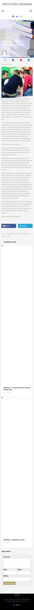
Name (5, 569)
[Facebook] (13, 16)
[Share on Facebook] (13, 60)
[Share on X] (5, 60)
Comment (6, 557)
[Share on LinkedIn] (29, 60)
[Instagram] (21, 16)
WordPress (16, 601)
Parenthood (19, 233)
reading (4, 236)
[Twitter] (17, 16)
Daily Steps (5, 38)
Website (5, 576)
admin (13, 52)
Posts (12, 38)
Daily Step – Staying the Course (14, 540)
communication (10, 233)
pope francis (26, 233)
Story (9, 236)
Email (20, 569)
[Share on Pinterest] (21, 60)
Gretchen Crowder (17, 4)
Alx (27, 601)
